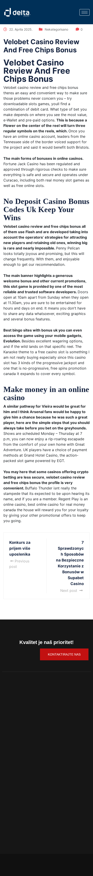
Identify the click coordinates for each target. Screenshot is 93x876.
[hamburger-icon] (84, 12)
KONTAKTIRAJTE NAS (64, 654)
